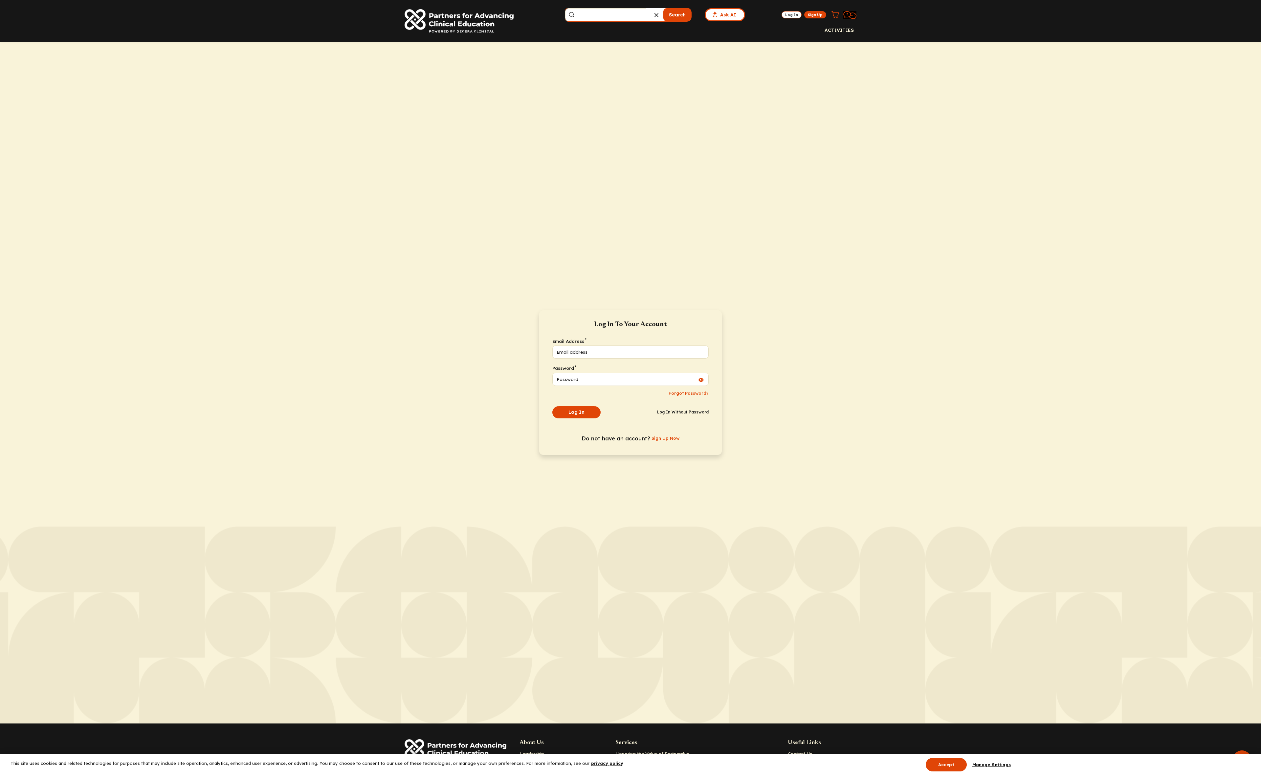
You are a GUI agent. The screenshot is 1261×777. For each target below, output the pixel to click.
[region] (630, 765)
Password (564, 368)
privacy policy (607, 763)
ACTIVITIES (839, 30)
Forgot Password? (689, 393)
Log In (576, 412)
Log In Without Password (683, 412)
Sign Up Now (665, 438)
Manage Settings (991, 764)
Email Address (569, 341)
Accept (946, 764)
